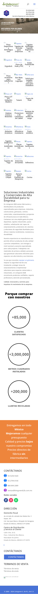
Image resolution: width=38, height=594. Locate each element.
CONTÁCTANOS (16, 557)
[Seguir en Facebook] (6, 500)
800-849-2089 (30, 14)
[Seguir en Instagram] (11, 500)
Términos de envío (11, 571)
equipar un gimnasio (26, 260)
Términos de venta (11, 568)
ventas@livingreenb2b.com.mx (20, 490)
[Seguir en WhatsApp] (16, 500)
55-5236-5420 (30, 10)
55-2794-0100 (30, 12)
